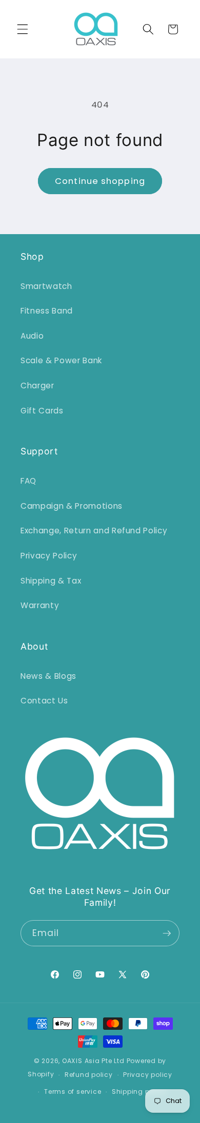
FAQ (28, 480)
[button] (22, 29)
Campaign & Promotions (72, 506)
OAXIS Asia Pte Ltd (93, 1060)
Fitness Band (47, 310)
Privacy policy (147, 1074)
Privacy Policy (49, 555)
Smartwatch (46, 286)
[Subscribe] (166, 933)
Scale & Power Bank (61, 360)
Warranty (40, 605)
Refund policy (89, 1074)
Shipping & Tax (51, 580)
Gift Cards (42, 410)
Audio (32, 335)
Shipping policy (139, 1091)
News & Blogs (48, 676)
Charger (37, 385)
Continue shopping (100, 181)
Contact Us (44, 700)
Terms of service (72, 1091)
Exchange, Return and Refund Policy (94, 530)
